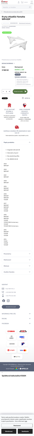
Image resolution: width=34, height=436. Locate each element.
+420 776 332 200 (10, 295)
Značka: (6, 27)
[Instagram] (8, 300)
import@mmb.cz (10, 288)
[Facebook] (3, 300)
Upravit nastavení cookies (17, 366)
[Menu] (31, 2)
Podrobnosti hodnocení (25, 23)
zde (26, 421)
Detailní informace (7, 63)
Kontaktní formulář (11, 306)
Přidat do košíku (18, 91)
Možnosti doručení (20, 77)
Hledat (30, 7)
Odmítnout (9, 431)
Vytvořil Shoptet (10, 368)
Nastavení (17, 425)
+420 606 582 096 (10, 292)
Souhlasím (25, 431)
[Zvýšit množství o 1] (9, 91)
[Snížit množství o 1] (3, 91)
